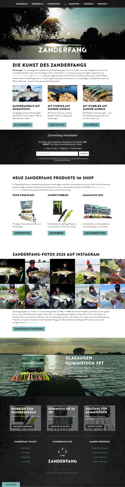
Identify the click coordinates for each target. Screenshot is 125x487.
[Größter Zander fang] (62, 283)
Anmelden (84, 154)
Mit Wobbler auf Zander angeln (95, 107)
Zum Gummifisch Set (78, 376)
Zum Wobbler (56, 233)
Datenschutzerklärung (50, 158)
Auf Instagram (25, 452)
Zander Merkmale (99, 457)
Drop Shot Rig (57, 124)
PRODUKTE (102, 4)
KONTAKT (75, 473)
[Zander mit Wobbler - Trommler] (12, 308)
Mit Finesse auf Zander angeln (59, 107)
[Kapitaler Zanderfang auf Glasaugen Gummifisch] (87, 308)
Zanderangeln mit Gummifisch (26, 107)
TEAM (70, 473)
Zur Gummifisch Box (95, 233)
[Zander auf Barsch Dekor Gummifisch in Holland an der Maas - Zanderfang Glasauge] (112, 308)
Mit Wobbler (91, 124)
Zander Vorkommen (100, 461)
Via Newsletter (25, 457)
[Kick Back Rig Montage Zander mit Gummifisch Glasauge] (112, 283)
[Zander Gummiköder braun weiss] (37, 308)
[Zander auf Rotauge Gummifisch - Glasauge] (37, 283)
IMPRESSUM (50, 473)
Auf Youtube (25, 461)
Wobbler (26, 75)
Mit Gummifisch (22, 124)
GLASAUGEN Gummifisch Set (85, 360)
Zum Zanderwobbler (23, 426)
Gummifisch (17, 75)
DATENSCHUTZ (59, 473)
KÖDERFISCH (37, 4)
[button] (11, 484)
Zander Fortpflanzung (99, 448)
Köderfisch (38, 75)
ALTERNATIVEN (53, 4)
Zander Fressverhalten (99, 452)
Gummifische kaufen (60, 426)
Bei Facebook (25, 448)
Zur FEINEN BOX (22, 233)
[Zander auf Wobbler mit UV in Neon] (12, 283)
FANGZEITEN (74, 4)
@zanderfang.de (31, 322)
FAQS (65, 473)
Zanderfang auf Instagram (29, 329)
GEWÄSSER (88, 4)
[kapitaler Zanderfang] (62, 308)
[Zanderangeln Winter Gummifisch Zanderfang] (87, 283)
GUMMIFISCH (21, 4)
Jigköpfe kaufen (95, 426)
